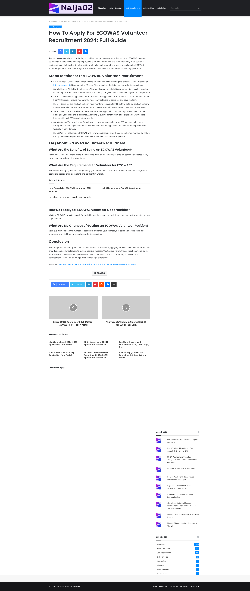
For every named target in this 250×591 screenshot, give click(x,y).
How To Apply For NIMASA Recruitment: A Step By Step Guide (132, 355)
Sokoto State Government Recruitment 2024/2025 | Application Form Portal (96, 355)
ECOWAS (100, 273)
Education (102, 8)
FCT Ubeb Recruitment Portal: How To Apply (70, 197)
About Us (163, 586)
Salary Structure (116, 8)
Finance (160, 565)
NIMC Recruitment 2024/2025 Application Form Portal (63, 343)
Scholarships (148, 8)
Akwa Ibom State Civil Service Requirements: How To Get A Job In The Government (181, 506)
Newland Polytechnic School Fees (181, 468)
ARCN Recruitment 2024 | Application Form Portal (96, 343)
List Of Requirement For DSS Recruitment (121, 188)
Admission (161, 8)
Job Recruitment (133, 8)
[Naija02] (71, 8)
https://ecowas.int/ (61, 85)
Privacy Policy (195, 586)
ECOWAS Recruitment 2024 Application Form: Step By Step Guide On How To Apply (97, 264)
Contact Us (173, 586)
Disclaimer (184, 586)
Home (53, 21)
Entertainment (163, 569)
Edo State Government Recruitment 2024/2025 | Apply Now (134, 344)
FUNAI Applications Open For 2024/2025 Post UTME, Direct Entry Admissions (181, 459)
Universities (162, 574)
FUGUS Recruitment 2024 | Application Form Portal (61, 353)
